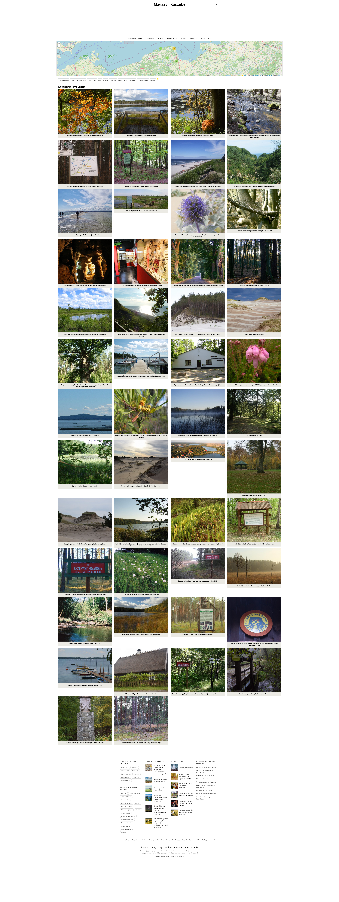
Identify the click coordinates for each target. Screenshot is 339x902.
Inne (99, 80)
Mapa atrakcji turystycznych (135, 38)
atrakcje (123, 832)
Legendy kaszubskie (186, 768)
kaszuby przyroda (126, 806)
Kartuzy (125, 767)
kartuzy (137, 803)
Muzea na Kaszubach (203, 779)
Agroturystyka (64, 80)
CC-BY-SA (269, 75)
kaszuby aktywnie (126, 803)
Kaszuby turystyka (126, 810)
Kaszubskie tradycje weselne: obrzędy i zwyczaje (186, 812)
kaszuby (123, 793)
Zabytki (152, 80)
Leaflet (245, 75)
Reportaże (135, 840)
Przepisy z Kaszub (181, 840)
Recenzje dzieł (194, 840)
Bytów (137, 774)
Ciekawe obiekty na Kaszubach (206, 794)
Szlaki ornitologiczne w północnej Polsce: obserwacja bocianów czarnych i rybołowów (161, 823)
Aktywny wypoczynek (78, 80)
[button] (176, 61)
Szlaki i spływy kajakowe (126, 80)
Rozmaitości (193, 38)
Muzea (105, 80)
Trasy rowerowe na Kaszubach (206, 782)
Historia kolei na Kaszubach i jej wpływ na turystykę (185, 777)
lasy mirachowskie (126, 823)
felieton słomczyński (127, 829)
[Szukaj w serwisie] (217, 4)
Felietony (127, 840)
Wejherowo (125, 780)
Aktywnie (160, 38)
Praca (209, 38)
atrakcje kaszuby (126, 796)
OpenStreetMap (257, 75)
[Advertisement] (169, 22)
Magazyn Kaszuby (169, 4)
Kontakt (203, 38)
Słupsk (135, 771)
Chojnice (125, 771)
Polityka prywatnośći (208, 840)
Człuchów (125, 777)
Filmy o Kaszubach (167, 840)
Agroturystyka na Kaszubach (206, 767)
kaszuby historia (126, 800)
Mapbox (280, 75)
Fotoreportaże (154, 840)
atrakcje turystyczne (127, 819)
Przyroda (183, 38)
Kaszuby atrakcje (135, 793)
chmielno (138, 810)
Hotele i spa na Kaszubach (205, 776)
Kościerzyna (126, 774)
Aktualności (150, 38)
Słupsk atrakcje (125, 813)
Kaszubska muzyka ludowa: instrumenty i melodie (186, 803)
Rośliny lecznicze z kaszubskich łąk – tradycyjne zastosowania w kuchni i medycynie (160, 770)
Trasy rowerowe (142, 80)
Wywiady (144, 840)
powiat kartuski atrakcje (128, 816)
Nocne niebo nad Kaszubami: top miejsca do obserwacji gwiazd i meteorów (160, 810)
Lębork (136, 777)
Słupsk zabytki (125, 826)
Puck (134, 767)
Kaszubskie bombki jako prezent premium (185, 786)
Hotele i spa (92, 80)
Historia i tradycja (172, 38)
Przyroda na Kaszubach (204, 790)
